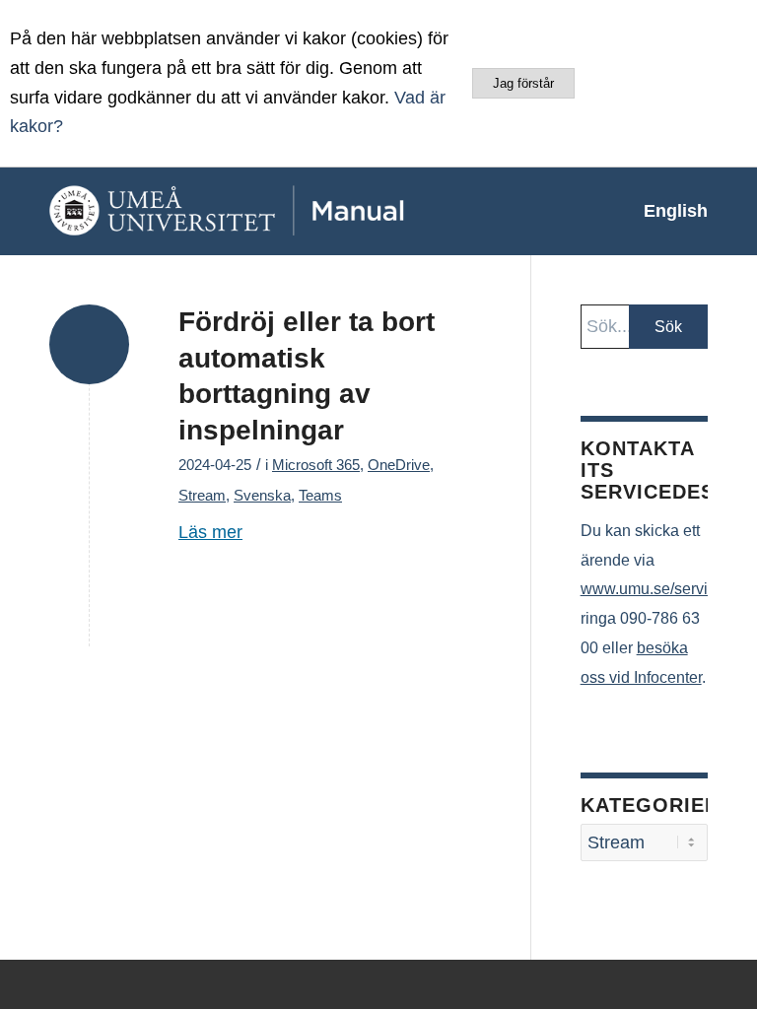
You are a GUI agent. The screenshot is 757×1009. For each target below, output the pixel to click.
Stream (202, 496)
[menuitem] (666, 211)
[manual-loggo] (271, 211)
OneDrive (399, 465)
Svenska (262, 496)
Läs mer (210, 532)
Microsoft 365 (316, 465)
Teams (320, 496)
